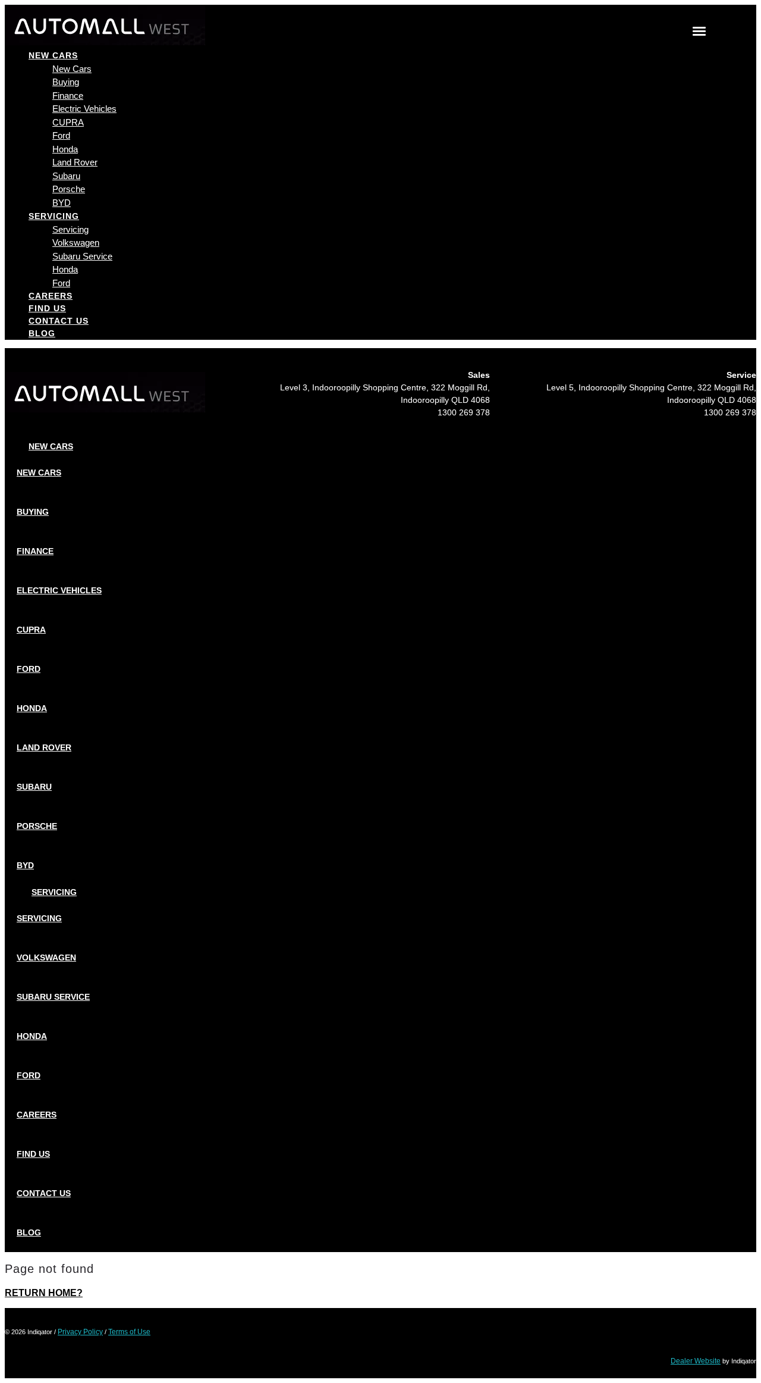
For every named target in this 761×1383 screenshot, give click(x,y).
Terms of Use (129, 1332)
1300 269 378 (464, 412)
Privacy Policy (80, 1332)
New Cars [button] (53, 55)
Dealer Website (696, 1361)
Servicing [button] (54, 216)
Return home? (44, 1293)
